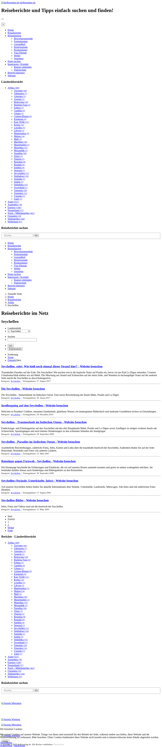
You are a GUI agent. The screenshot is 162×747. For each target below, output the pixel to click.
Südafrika (21, 184)
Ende (10, 530)
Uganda (19, 196)
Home (11, 30)
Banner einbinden (23, 67)
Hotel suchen (14, 61)
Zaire (18, 199)
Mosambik (21, 150)
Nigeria (19, 159)
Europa (14, 207)
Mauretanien (21, 144)
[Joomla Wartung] (10, 719)
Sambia (19, 167)
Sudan (18, 181)
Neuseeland (15, 210)
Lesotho (19, 127)
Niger (18, 156)
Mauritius (21, 147)
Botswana (21, 102)
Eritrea (19, 107)
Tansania (20, 190)
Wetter (17, 55)
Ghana (19, 113)
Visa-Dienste (20, 52)
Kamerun (20, 119)
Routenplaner (20, 50)
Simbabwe (21, 176)
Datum (11, 360)
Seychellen (21, 173)
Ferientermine (21, 41)
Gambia (19, 110)
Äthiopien (20, 93)
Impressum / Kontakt (18, 64)
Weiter (11, 527)
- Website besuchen (52, 366)
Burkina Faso (22, 105)
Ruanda (19, 164)
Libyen (19, 130)
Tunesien (20, 193)
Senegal (19, 170)
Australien (15, 204)
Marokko (20, 142)
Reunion (19, 162)
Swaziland (20, 187)
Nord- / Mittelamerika (21, 213)
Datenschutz (20, 70)
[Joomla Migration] (11, 703)
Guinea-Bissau (23, 116)
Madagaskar (21, 133)
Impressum (19, 745)
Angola (19, 99)
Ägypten (20, 90)
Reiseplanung (14, 35)
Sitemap (12, 75)
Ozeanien (14, 216)
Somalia (19, 179)
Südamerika (16, 218)
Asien (13, 201)
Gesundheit (19, 44)
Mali (18, 139)
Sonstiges (18, 58)
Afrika (13, 87)
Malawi (19, 136)
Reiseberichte (14, 33)
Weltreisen (15, 221)
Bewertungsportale (23, 38)
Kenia (19, 124)
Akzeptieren (6, 742)
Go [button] (36, 235)
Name (11, 357)
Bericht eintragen (16, 72)
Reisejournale (21, 47)
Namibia (20, 153)
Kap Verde (21, 122)
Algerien (20, 96)
